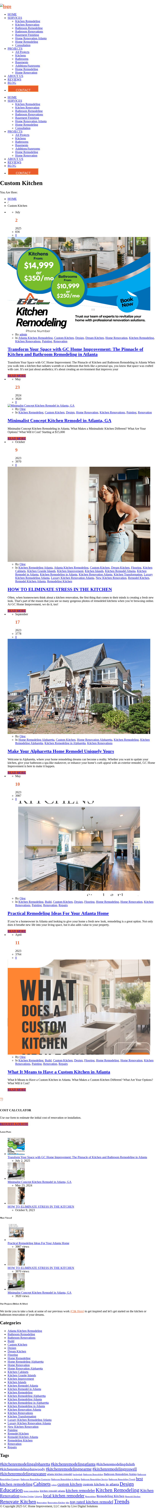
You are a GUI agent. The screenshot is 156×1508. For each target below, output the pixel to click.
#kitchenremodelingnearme (69, 1469)
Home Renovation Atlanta (31, 38)
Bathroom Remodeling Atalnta (120, 1474)
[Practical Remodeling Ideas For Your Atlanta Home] (79, 895)
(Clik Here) (77, 1311)
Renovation (60, 341)
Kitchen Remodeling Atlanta (35, 567)
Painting (47, 341)
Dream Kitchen (94, 337)
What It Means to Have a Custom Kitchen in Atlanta (59, 1071)
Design (79, 337)
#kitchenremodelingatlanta (73, 1464)
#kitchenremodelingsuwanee (23, 1473)
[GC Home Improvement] (5, 6)
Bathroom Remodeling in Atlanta (65, 1479)
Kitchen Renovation (27, 24)
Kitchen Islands (94, 571)
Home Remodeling (26, 41)
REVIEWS (14, 79)
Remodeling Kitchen (59, 581)
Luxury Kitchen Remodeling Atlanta (30, 1419)
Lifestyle (38, 1496)
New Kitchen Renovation (111, 578)
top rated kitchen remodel (91, 1501)
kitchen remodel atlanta (52, 1490)
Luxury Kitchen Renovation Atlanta (72, 578)
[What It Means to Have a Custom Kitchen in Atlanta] (79, 1053)
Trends (121, 1501)
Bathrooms (21, 58)
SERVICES (15, 17)
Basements (21, 62)
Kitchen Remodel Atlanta (120, 571)
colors (54, 1485)
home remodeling (31, 1491)
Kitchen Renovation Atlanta (95, 574)
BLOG (12, 82)
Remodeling (90, 1496)
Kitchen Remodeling (27, 21)
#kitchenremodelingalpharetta (25, 1464)
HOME (12, 14)
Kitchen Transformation (128, 574)
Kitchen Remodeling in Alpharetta (65, 743)
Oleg (22, 409)
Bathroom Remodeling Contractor (35, 1479)
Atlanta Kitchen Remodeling (35, 337)
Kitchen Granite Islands (41, 571)
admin (23, 334)
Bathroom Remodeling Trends (122, 1479)
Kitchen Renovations (28, 341)
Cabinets (42, 1484)
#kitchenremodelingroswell (114, 1469)
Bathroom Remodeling (29, 28)
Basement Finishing (27, 35)
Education (11, 1490)
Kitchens (20, 55)
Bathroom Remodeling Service (94, 1479)
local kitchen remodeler (63, 1495)
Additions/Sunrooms (27, 65)
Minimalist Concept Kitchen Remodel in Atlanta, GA (59, 420)
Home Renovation (26, 72)
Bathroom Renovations (29, 31)
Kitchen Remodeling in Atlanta (58, 574)
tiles (67, 1503)
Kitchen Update (27, 1496)
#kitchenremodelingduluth (115, 1464)
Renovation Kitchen (56, 1503)
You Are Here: (9, 192)
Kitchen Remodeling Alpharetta (27, 1396)
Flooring (136, 567)
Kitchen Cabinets (18, 1372)
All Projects (22, 52)
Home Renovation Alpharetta (94, 739)
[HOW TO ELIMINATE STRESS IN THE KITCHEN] (79, 560)
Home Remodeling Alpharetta (36, 739)
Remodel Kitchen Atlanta (30, 581)
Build (48, 901)
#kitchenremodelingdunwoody (22, 1469)
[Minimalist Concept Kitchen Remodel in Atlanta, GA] (41, 405)
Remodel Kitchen (138, 578)
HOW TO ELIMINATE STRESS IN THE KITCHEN (60, 589)
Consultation (22, 45)
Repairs (63, 905)
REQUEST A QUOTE (14, 1124)
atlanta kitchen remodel (59, 1474)
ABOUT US (15, 76)
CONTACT (23, 90)
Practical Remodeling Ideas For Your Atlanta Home (58, 913)
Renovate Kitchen (18, 1501)
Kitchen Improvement (70, 571)
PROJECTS (15, 48)
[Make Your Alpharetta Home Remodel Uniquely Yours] (79, 733)
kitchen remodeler (80, 1490)
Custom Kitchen (64, 337)
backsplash (77, 1474)
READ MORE (17, 375)
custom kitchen (69, 1484)
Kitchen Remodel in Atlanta (24, 1389)
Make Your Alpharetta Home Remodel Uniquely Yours (61, 751)
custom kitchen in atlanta (101, 1484)
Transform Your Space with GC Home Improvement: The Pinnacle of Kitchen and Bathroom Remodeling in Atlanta (75, 352)
